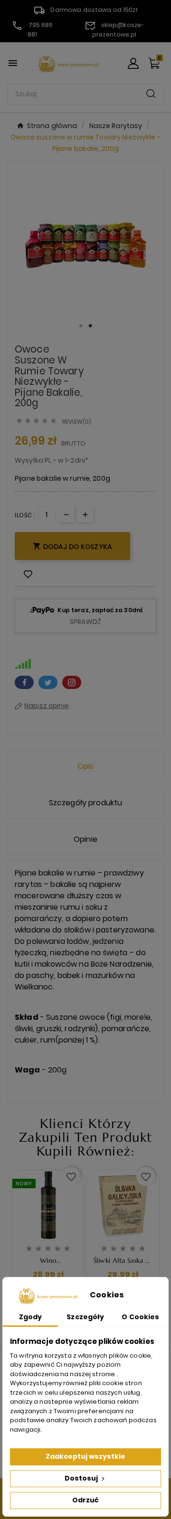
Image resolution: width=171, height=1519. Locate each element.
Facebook (24, 682)
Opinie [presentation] (85, 839)
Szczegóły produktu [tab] (86, 802)
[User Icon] (133, 63)
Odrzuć (85, 1500)
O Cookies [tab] (140, 1317)
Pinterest (71, 682)
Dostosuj (82, 1478)
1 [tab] (81, 326)
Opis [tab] (85, 766)
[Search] (151, 94)
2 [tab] (90, 326)
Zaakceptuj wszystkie (85, 1456)
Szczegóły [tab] (85, 1317)
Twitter (47, 682)
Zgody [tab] (30, 1317)
